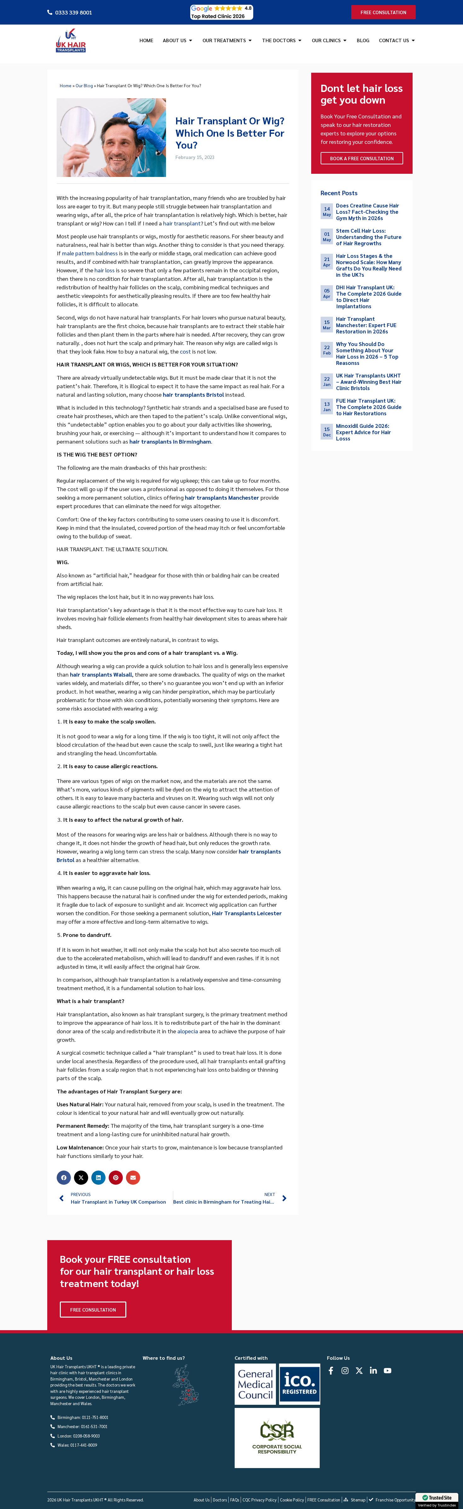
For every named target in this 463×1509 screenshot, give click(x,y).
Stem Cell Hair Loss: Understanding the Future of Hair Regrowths (369, 237)
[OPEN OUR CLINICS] (344, 40)
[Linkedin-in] (373, 1371)
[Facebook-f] (331, 1371)
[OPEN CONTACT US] (413, 40)
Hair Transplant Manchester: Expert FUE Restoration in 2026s (366, 325)
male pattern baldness (90, 253)
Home (65, 85)
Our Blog (84, 85)
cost (185, 351)
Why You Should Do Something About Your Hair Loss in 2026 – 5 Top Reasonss (367, 353)
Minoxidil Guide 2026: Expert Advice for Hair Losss (363, 432)
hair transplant (182, 223)
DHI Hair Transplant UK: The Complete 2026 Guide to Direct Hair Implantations (369, 296)
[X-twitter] (359, 1371)
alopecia (187, 1031)
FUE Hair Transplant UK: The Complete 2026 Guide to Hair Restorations (369, 407)
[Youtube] (388, 1371)
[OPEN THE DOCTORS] (299, 40)
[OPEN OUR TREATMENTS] (250, 40)
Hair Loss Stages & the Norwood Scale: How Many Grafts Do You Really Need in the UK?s (369, 265)
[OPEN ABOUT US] (190, 40)
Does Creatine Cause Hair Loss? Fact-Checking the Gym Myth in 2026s (367, 211)
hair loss (104, 270)
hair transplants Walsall (101, 674)
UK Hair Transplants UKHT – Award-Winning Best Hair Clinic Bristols (369, 381)
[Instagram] (345, 1371)
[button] (64, 1178)
